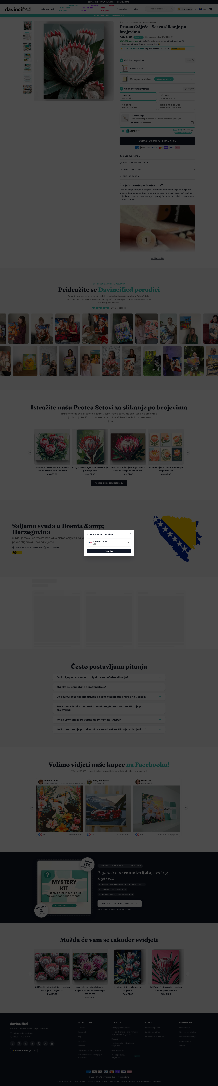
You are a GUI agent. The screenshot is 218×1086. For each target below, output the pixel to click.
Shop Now (109, 551)
